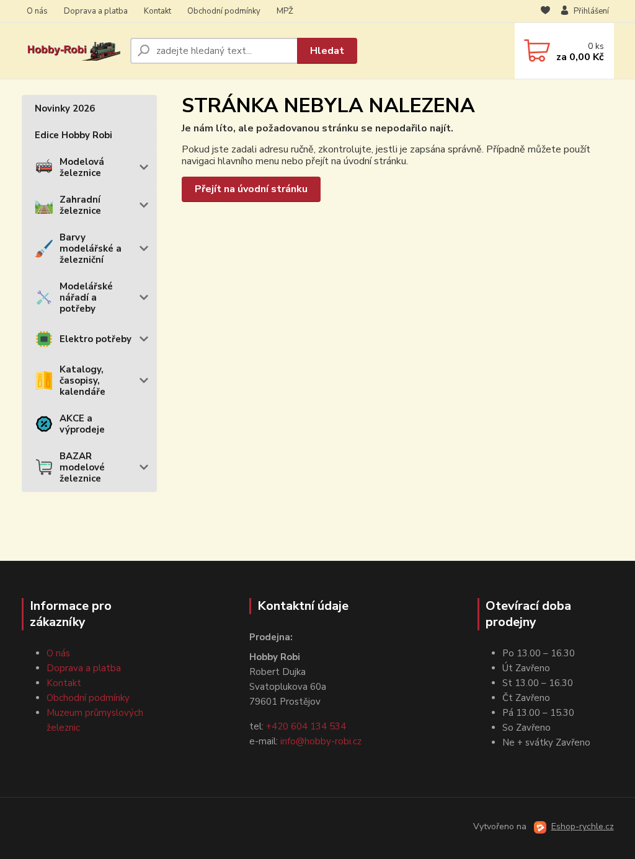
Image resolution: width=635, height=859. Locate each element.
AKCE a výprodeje (82, 424)
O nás (37, 11)
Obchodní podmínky (223, 11)
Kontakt (157, 11)
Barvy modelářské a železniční (91, 248)
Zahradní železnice (80, 205)
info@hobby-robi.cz (321, 741)
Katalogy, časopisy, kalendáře (82, 380)
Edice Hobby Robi (73, 135)
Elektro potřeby (95, 339)
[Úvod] (71, 51)
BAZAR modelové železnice (82, 467)
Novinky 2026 (65, 108)
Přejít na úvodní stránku (251, 189)
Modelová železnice (82, 167)
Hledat (327, 51)
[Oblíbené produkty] (545, 12)
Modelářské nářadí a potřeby (86, 297)
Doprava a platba (96, 11)
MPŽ (285, 11)
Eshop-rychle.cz (582, 826)
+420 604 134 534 (306, 726)
